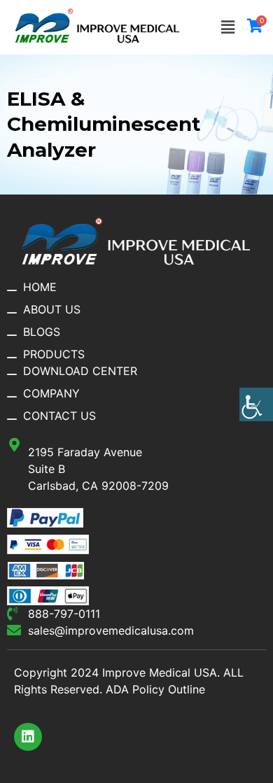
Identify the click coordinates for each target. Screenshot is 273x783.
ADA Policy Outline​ (155, 689)
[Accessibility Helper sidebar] (256, 404)
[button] (228, 27)
